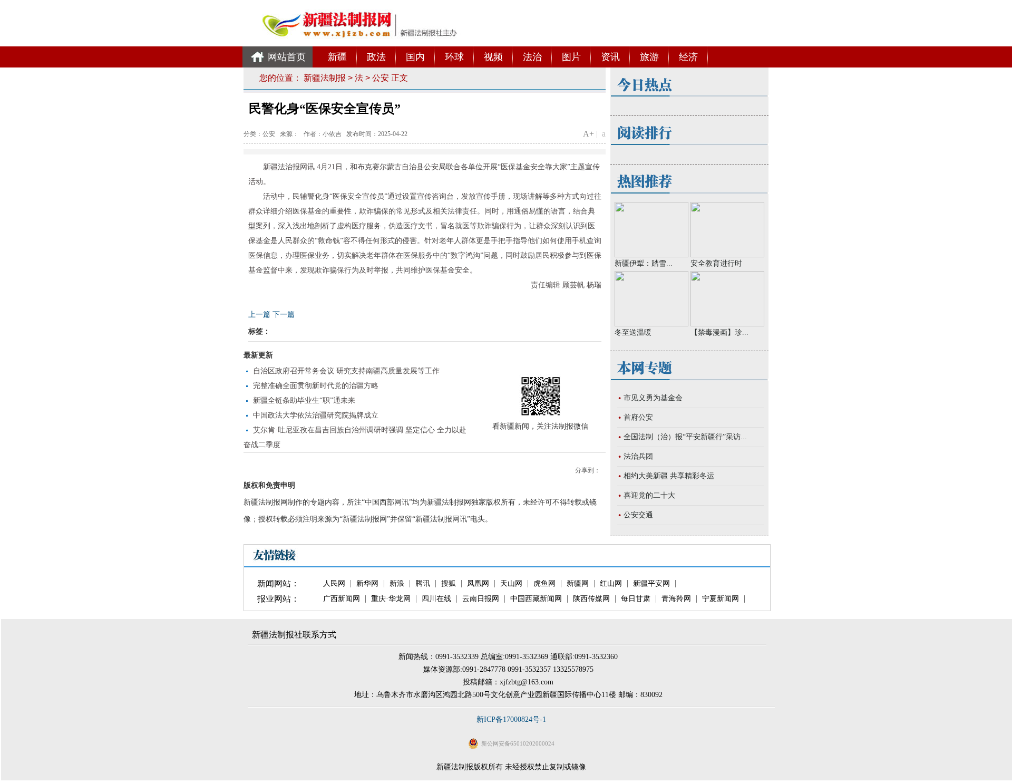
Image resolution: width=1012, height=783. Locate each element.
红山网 (611, 583)
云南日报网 (480, 599)
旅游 (649, 57)
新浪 (397, 583)
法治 (532, 57)
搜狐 (448, 583)
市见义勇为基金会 (653, 398)
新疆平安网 (651, 583)
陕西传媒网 (591, 599)
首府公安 (638, 417)
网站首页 (287, 57)
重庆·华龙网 (391, 599)
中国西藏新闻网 (536, 599)
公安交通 (638, 515)
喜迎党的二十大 (649, 495)
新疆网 (578, 583)
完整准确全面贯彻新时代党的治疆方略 (315, 386)
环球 (454, 57)
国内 (415, 57)
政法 (376, 57)
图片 (571, 57)
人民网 (334, 583)
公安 (380, 77)
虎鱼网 (544, 583)
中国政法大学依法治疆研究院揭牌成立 (315, 415)
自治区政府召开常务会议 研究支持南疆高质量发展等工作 (346, 371)
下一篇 (284, 314)
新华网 (367, 583)
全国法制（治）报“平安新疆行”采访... (685, 437)
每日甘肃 (635, 599)
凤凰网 (478, 583)
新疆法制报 (325, 77)
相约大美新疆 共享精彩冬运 (669, 476)
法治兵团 (638, 456)
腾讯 (422, 583)
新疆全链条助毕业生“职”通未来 (304, 400)
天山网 (511, 583)
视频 (493, 57)
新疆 (337, 57)
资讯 (610, 57)
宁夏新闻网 (720, 599)
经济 (688, 57)
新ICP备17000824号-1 (511, 719)
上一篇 (259, 314)
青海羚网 (676, 599)
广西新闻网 (341, 599)
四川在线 (436, 599)
